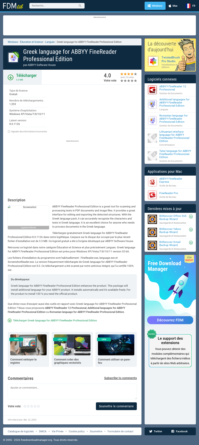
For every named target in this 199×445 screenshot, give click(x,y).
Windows (13, 41)
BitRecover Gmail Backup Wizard (169, 243)
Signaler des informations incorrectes (29, 131)
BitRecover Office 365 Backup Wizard (172, 217)
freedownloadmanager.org (36, 439)
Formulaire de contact (120, 431)
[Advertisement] (99, 26)
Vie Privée (57, 431)
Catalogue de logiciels (21, 431)
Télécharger (26, 75)
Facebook (182, 431)
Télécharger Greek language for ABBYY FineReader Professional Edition (55, 320)
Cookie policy (77, 431)
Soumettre (96, 431)
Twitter (158, 431)
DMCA (42, 431)
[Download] (191, 216)
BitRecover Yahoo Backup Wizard (170, 230)
